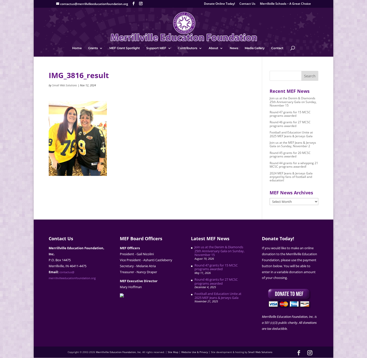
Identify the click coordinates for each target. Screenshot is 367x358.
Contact (277, 48)
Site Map (173, 352)
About (213, 48)
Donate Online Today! (219, 4)
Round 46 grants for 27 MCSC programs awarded (290, 124)
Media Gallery (255, 48)
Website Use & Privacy (194, 352)
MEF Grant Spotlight (124, 48)
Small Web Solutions (64, 85)
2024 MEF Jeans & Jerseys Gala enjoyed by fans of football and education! (291, 177)
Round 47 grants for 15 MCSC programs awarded (290, 114)
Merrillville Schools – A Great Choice (285, 4)
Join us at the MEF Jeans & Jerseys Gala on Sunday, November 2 (293, 144)
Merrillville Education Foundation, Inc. (119, 352)
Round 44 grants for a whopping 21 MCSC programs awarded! (294, 165)
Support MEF (156, 48)
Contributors (187, 48)
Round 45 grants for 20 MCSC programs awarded (290, 154)
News (234, 48)
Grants (93, 48)
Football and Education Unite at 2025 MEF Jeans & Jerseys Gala (291, 134)
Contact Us (247, 4)
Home (77, 48)
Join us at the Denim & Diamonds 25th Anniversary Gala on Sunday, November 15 (293, 102)
